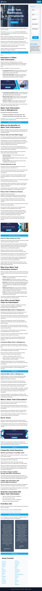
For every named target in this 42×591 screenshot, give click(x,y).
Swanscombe (17, 562)
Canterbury (4, 579)
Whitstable (4, 576)
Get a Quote (14, 22)
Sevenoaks (17, 569)
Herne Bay (4, 581)
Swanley (16, 572)
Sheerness (4, 563)
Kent (3, 568)
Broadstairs (17, 584)
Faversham (4, 561)
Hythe (16, 567)
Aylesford (3, 573)
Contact (39, 1)
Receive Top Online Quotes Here (14, 235)
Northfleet (16, 561)
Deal (16, 582)
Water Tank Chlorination (10, 31)
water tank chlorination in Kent (10, 118)
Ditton (3, 574)
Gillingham (4, 564)
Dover (16, 579)
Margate (16, 577)
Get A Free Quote (14, 553)
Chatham (3, 566)
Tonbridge (16, 564)
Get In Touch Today (14, 52)
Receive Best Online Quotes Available (14, 122)
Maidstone (4, 569)
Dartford (16, 566)
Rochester (4, 571)
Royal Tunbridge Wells (19, 574)
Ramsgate (17, 580)
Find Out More (14, 371)
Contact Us (14, 447)
